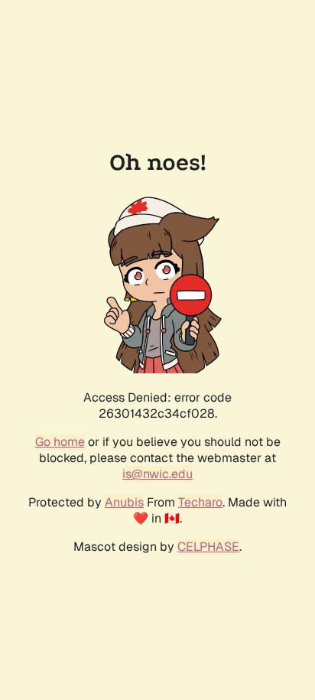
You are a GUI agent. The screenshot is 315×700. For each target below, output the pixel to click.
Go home (60, 442)
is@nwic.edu (157, 474)
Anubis (124, 502)
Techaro (200, 502)
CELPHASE (208, 547)
